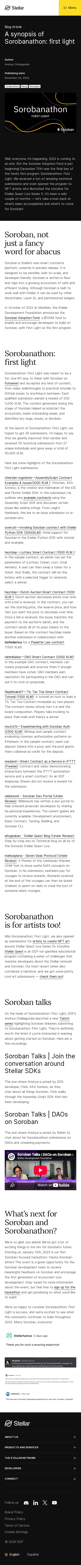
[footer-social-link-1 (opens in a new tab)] (35, 1502)
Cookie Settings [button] (16, 1532)
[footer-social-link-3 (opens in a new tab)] (54, 1502)
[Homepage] (17, 1423)
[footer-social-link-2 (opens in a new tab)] (45, 1502)
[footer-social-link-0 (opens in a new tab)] (26, 1502)
